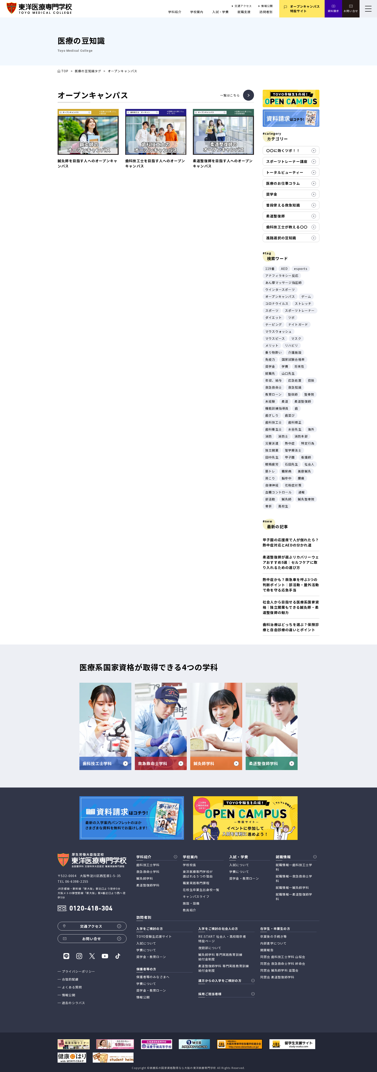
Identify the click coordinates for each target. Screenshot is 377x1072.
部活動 (270, 499)
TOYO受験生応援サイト (154, 936)
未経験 (270, 401)
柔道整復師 (275, 216)
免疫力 (270, 359)
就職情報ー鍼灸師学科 (292, 887)
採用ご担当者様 (209, 994)
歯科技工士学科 (147, 865)
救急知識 (295, 387)
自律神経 (272, 485)
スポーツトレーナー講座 (286, 161)
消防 (268, 436)
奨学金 (272, 194)
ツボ (291, 317)
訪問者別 (266, 12)
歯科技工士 (273, 422)
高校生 (283, 506)
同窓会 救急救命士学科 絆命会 (282, 963)
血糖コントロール (278, 492)
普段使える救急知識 (283, 205)
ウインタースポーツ (280, 289)
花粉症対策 (293, 485)
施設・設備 (191, 903)
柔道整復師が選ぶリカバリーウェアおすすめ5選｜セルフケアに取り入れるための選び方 (291, 562)
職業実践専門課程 (196, 883)
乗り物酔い (273, 352)
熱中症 (290, 443)
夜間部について (209, 948)
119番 (270, 268)
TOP (65, 71)
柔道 (285, 401)
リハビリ (291, 345)
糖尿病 (287, 471)
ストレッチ (303, 303)
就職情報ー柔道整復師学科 (294, 896)
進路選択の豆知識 (281, 237)
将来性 (300, 366)
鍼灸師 (287, 499)
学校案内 (197, 12)
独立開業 (272, 450)
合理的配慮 (70, 979)
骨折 (268, 506)
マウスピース (275, 338)
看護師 (306, 457)
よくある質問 (72, 987)
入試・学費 (220, 12)
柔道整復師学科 (147, 885)
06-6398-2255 (76, 881)
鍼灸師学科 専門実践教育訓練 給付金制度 (220, 956)
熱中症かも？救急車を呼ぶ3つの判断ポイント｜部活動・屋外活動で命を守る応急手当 (291, 585)
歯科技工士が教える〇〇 (286, 226)
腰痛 (301, 478)
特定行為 (307, 443)
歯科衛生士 (273, 429)
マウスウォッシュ (278, 331)
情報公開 (267, 6)
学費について (239, 871)
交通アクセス (243, 6)
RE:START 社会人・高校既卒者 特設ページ (222, 938)
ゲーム (306, 296)
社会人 (310, 464)
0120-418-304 (91, 908)
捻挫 (311, 380)
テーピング (273, 324)
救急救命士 (273, 387)
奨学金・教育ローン (244, 878)
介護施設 (295, 352)
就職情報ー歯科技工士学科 (294, 867)
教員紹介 (189, 910)
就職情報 (283, 856)
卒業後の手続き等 (273, 936)
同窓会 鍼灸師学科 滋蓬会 (279, 970)
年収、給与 (273, 380)
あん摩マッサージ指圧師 (283, 282)
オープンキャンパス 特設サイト (305, 8)
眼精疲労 (272, 464)
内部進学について (273, 943)
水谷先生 (295, 429)
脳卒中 (287, 478)
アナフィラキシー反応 (281, 275)
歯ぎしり (272, 415)
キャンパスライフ (196, 896)
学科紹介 (175, 12)
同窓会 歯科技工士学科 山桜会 (282, 957)
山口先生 (288, 373)
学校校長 (189, 865)
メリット (272, 345)
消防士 (283, 436)
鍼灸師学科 (144, 878)
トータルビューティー (284, 172)
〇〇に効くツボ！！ (283, 150)
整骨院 (309, 394)
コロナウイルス (276, 303)
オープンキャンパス (280, 296)
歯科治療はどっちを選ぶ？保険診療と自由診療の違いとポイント (291, 627)
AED (284, 268)
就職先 (270, 373)
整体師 (293, 394)
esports (300, 268)
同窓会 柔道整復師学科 (277, 977)
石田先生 (291, 464)
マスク (296, 338)
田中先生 (272, 457)
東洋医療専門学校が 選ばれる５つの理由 (198, 873)
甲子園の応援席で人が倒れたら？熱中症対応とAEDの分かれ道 (291, 542)
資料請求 (333, 11)
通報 (301, 492)
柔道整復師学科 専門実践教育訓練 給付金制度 (223, 968)
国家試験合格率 (293, 359)
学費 (285, 366)
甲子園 (290, 457)
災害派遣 (272, 443)
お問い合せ (351, 11)
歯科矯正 (295, 422)
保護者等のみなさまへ (153, 977)
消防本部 (301, 436)
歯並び (290, 415)
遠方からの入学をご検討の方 (220, 980)
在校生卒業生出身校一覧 (201, 890)
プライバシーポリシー (78, 971)
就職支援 (244, 12)
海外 (311, 429)
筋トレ (270, 471)
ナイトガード (298, 324)
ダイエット (273, 317)
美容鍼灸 (304, 471)
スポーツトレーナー (300, 310)
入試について (239, 865)
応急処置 (295, 380)
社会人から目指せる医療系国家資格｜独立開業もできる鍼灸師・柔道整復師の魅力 (291, 607)
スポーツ (272, 310)
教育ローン (273, 394)
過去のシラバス (73, 1003)
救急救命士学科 (147, 871)
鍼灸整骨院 (306, 499)
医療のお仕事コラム (283, 183)
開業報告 (267, 950)
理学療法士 (293, 450)
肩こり (270, 478)
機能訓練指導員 (276, 408)
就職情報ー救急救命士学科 (294, 878)
